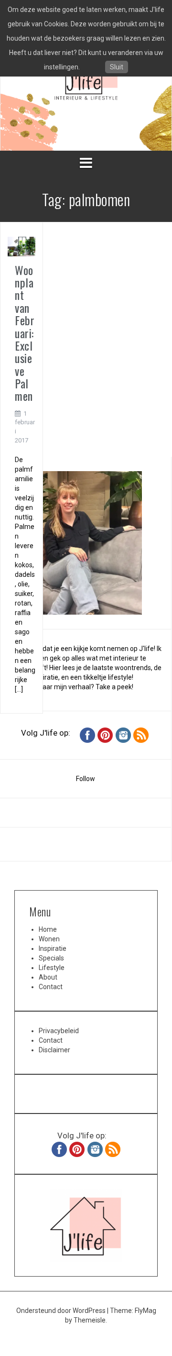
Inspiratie (52, 948)
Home (48, 929)
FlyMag (145, 1310)
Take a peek (114, 687)
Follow (85, 779)
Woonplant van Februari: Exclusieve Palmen (24, 333)
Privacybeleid (59, 1031)
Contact (51, 987)
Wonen (49, 939)
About (48, 977)
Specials (51, 958)
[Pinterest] (105, 734)
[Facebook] (87, 734)
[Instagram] (123, 734)
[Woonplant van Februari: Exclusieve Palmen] (21, 246)
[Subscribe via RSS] (141, 734)
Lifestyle (51, 967)
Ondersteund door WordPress (61, 1310)
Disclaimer (54, 1050)
